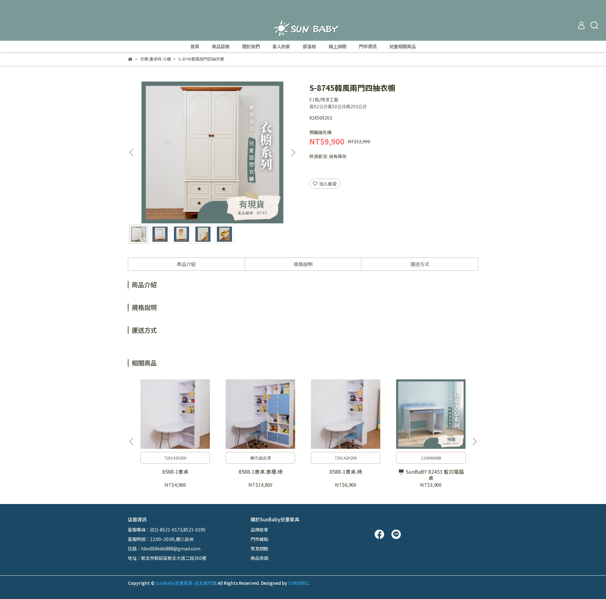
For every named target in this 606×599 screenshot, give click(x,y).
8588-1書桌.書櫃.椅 (260, 471)
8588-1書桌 (175, 471)
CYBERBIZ (298, 583)
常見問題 (259, 548)
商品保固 (259, 558)
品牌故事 (259, 529)
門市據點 (259, 539)
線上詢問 (337, 46)
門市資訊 (368, 46)
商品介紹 (186, 264)
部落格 (309, 46)
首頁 (194, 46)
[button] (293, 152)
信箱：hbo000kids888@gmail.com (164, 548)
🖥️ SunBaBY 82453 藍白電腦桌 (431, 474)
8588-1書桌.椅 (346, 471)
